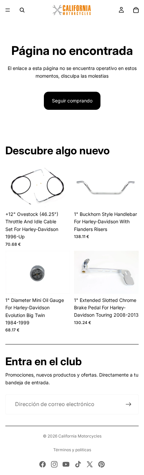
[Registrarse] (129, 404)
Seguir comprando (72, 100)
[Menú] (7, 10)
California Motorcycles (79, 436)
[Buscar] (22, 10)
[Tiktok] (78, 464)
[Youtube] (66, 464)
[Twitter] (90, 464)
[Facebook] (43, 464)
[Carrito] (136, 10)
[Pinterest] (101, 464)
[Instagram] (54, 464)
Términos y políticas (72, 449)
